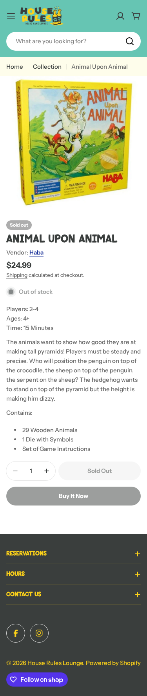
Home (14, 66)
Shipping (16, 275)
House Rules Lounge (55, 663)
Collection (47, 66)
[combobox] (73, 41)
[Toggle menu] (11, 16)
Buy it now (73, 496)
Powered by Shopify (113, 663)
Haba (36, 252)
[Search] (129, 41)
